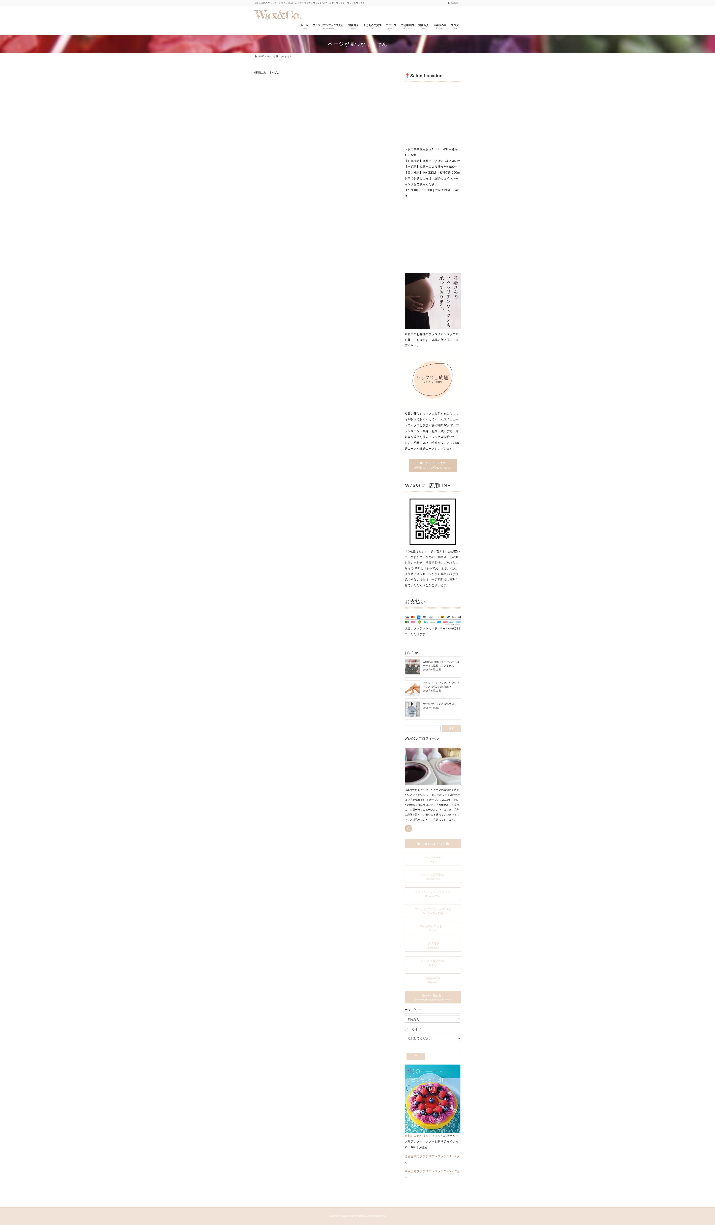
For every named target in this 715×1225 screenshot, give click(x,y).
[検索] (415, 1056)
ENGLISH (453, 3)
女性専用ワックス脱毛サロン (440, 703)
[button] (433, 465)
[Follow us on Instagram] (408, 828)
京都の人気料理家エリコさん (424, 1135)
